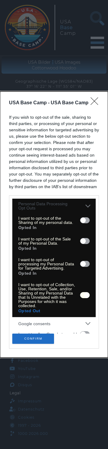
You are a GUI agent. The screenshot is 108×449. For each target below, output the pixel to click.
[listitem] (54, 206)
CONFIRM (33, 338)
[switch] (85, 220)
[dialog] (54, 224)
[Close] (96, 103)
